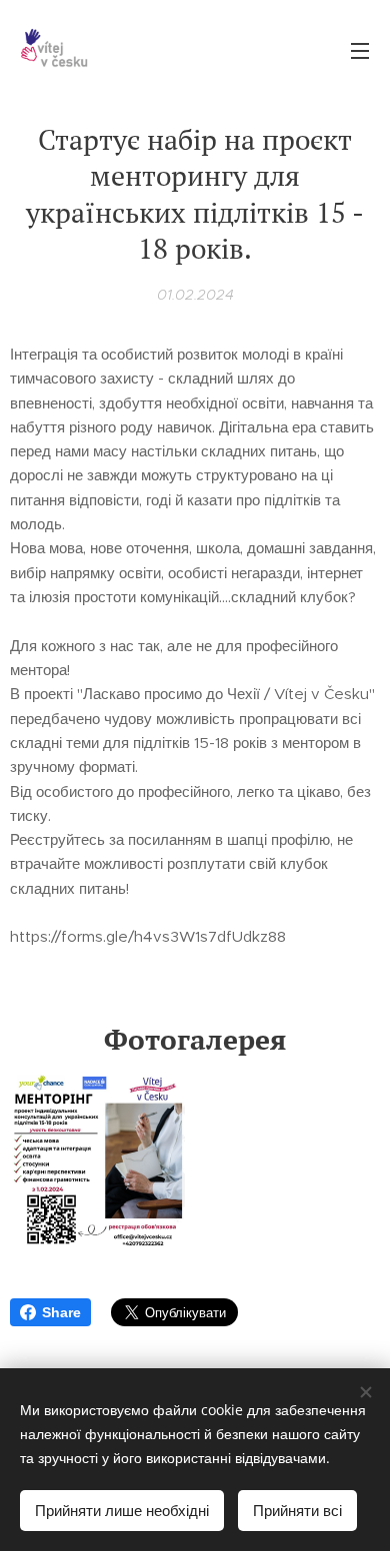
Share (61, 1312)
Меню (360, 50)
